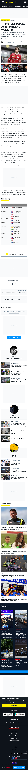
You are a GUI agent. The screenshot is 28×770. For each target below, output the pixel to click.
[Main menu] (2, 2)
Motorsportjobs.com (14, 735)
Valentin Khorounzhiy (9, 41)
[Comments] (25, 41)
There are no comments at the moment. (14, 312)
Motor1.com (14, 733)
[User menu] (25, 2)
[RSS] (21, 722)
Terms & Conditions (6, 765)
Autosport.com (14, 738)
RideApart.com (14, 743)
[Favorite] (21, 41)
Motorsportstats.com (14, 740)
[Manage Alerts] (15, 283)
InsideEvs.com (14, 731)
